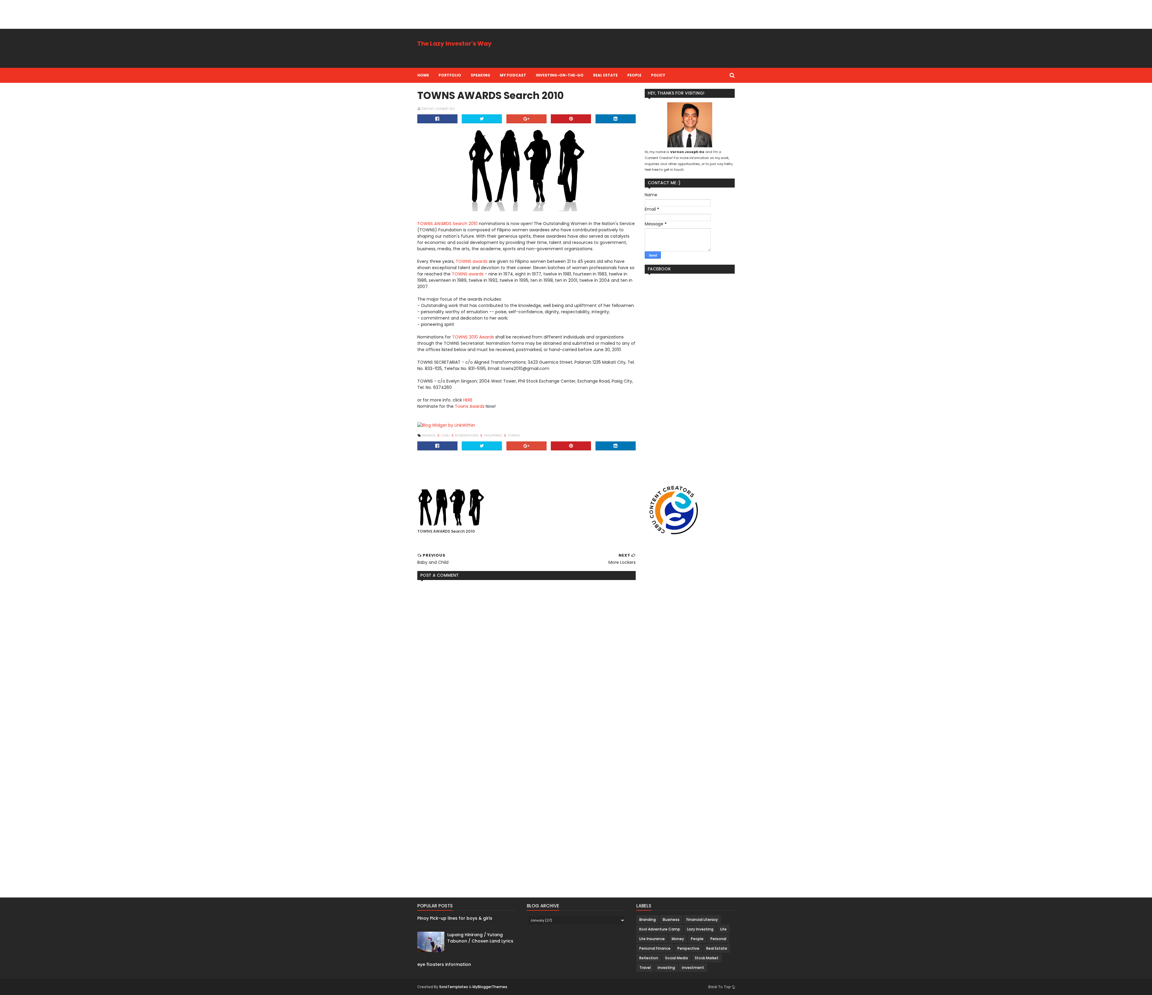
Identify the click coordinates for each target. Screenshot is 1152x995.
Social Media (676, 957)
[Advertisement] (109, 13)
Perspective (688, 948)
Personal (718, 938)
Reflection (648, 957)
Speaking (480, 75)
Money (678, 938)
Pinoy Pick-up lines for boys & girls (454, 918)
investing (666, 967)
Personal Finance (654, 948)
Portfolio (450, 75)
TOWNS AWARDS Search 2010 (447, 224)
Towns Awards (469, 406)
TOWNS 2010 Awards (473, 337)
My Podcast (513, 75)
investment (693, 967)
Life (723, 929)
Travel (645, 967)
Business (671, 919)
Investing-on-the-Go (560, 75)
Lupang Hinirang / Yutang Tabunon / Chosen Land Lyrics (480, 938)
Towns (514, 435)
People (634, 75)
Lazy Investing (700, 929)
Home (423, 75)
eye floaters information (444, 964)
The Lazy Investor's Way (454, 43)
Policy (658, 75)
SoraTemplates (453, 986)
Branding (647, 919)
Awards (429, 435)
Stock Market (706, 957)
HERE (467, 400)
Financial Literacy (702, 919)
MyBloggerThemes (489, 986)
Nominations (467, 435)
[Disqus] (526, 660)
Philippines (493, 435)
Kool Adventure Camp (659, 929)
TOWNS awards (472, 261)
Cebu (446, 435)
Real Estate (605, 75)
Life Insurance (652, 938)
